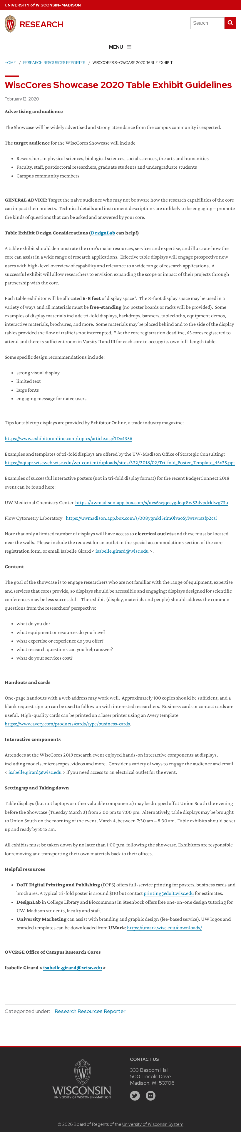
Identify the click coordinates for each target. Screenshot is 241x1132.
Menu (116, 47)
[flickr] (151, 1096)
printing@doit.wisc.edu (169, 893)
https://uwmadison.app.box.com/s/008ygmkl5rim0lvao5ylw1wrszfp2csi (141, 518)
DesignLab (103, 233)
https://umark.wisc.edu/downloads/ (164, 927)
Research (41, 24)
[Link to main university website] (81, 1099)
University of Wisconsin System (152, 1124)
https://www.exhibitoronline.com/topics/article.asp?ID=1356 (68, 438)
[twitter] (135, 1096)
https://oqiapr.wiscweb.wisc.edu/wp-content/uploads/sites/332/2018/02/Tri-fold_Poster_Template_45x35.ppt (120, 462)
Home (10, 62)
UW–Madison (43, 5)
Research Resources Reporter (54, 62)
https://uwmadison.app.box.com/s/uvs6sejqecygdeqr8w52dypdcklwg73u (151, 502)
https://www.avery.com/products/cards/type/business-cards (67, 724)
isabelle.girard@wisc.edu (122, 551)
